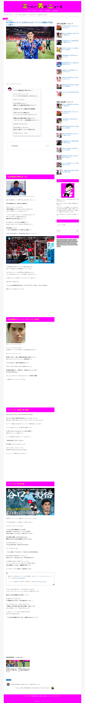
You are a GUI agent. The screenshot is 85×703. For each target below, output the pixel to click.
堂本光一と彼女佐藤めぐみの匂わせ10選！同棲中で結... (70, 34)
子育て (61, 243)
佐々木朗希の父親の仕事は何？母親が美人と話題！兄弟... (70, 171)
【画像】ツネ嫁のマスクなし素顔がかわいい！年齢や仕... (70, 49)
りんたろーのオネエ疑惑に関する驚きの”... (70, 93)
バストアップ (64, 241)
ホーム (29, 10)
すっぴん (66, 239)
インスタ (74, 239)
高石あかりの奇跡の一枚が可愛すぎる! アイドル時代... (70, 149)
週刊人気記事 (55, 10)
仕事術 (76, 241)
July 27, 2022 (43, 581)
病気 (71, 243)
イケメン (70, 239)
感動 (65, 243)
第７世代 (74, 243)
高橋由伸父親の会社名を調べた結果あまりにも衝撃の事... (70, 85)
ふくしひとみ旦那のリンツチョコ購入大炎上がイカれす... (70, 164)
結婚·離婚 (65, 244)
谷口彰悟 (9, 679)
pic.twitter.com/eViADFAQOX (18, 578)
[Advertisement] (30, 70)
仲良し (58, 243)
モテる (73, 241)
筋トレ (58, 244)
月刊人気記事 (47, 10)
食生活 (72, 244)
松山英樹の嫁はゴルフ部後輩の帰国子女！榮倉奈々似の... (70, 41)
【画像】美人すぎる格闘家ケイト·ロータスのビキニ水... (70, 71)
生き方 (68, 243)
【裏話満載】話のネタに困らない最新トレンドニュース (41, 695)
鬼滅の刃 (58, 246)
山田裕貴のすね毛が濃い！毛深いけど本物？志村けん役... (70, 156)
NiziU (58, 239)
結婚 (61, 244)
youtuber (41, 10)
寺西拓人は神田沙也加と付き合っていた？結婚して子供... (70, 134)
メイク (69, 241)
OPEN (47, 145)
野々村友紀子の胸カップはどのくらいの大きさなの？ (70, 26)
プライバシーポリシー (46, 701)
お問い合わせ (37, 701)
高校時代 (75, 244)
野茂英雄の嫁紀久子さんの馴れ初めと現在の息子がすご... (70, 63)
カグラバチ (35, 10)
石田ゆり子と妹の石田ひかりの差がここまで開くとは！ (70, 78)
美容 (68, 244)
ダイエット (59, 241)
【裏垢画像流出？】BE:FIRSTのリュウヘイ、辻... (70, 56)
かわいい (61, 239)
